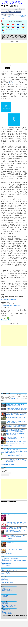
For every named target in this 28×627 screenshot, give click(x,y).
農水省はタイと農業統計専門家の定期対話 (15, 417)
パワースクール (13, 82)
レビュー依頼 (5, 596)
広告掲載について (6, 609)
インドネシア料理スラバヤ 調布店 (14, 549)
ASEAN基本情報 (17, 11)
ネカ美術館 (3, 578)
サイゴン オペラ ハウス (6, 580)
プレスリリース (10, 9)
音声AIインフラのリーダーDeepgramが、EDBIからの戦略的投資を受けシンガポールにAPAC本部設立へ (16, 460)
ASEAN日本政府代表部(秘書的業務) (9, 563)
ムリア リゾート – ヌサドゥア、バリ (9, 570)
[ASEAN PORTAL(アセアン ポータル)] (13, 4)
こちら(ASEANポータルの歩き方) (17, 398)
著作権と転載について (7, 590)
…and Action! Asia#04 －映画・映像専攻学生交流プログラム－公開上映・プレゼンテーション (16, 524)
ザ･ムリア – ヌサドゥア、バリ (8, 569)
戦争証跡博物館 (4, 579)
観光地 (10, 11)
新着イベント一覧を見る (6, 538)
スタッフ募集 (5, 603)
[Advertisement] (14, 53)
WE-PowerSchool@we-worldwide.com (11, 305)
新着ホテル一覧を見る (6, 573)
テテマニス (3, 548)
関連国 (2, 468)
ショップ (22, 9)
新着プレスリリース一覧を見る (8, 464)
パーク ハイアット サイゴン (7, 572)
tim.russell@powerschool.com (8, 299)
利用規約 (4, 588)
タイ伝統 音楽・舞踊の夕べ (12, 514)
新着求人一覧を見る (5, 565)
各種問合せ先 (10, 14)
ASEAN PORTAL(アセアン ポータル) (14, 616)
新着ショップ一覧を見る (6, 553)
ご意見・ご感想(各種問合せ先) (9, 605)
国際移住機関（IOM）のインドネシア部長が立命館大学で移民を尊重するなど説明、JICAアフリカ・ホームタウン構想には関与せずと (16, 430)
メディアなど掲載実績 (7, 613)
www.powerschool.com (9, 265)
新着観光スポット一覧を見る (7, 582)
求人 (7, 11)
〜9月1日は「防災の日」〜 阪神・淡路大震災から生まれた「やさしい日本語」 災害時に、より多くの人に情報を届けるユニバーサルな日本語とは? (14, 451)
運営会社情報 (5, 602)
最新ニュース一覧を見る (6, 445)
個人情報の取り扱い (6, 589)
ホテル (3, 11)
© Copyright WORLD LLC (7, 615)
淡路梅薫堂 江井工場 (11, 542)
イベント (17, 9)
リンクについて (5, 611)
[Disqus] (14, 373)
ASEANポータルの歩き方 (7, 612)
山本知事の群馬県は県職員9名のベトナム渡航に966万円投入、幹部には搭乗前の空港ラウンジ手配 (16, 410)
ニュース (3, 9)
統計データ (4, 14)
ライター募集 (5, 595)
